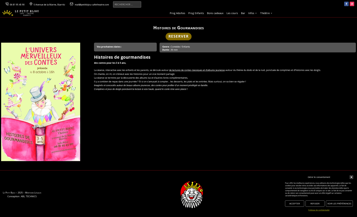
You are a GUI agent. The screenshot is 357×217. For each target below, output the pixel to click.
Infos (251, 13)
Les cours (232, 13)
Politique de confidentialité (319, 210)
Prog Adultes (177, 13)
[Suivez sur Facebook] (346, 4)
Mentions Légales (33, 192)
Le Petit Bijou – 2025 (13, 192)
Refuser (314, 203)
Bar (243, 13)
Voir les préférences (339, 203)
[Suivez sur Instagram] (352, 4)
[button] (351, 177)
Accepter (294, 203)
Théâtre (265, 13)
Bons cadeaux (215, 13)
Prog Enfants (196, 13)
